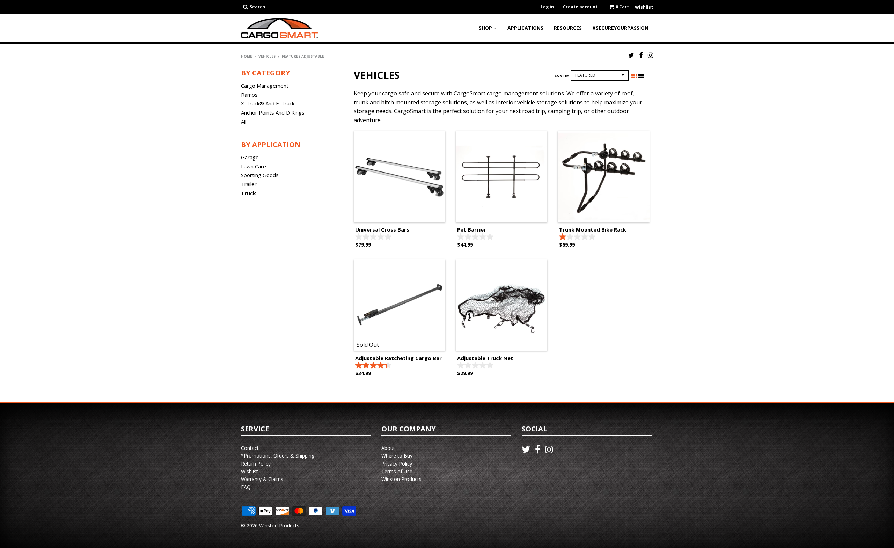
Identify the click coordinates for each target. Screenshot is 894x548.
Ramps (249, 94)
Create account (580, 7)
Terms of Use (396, 471)
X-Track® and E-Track (267, 103)
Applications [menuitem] (525, 27)
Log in (547, 7)
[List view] (641, 76)
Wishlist (249, 471)
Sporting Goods (260, 174)
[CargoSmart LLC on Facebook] (641, 55)
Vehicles (267, 56)
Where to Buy (396, 455)
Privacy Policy (396, 463)
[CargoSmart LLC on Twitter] (631, 55)
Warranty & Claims (262, 479)
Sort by (562, 75)
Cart (622, 7)
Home (246, 56)
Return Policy (256, 463)
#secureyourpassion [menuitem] (620, 27)
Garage (250, 157)
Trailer (249, 184)
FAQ (246, 487)
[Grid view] (634, 76)
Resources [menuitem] (568, 27)
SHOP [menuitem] (485, 27)
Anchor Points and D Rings (273, 112)
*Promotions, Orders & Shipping (277, 455)
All (243, 121)
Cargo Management (264, 85)
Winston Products (401, 479)
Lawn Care (253, 166)
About (388, 448)
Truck (248, 193)
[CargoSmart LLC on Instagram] (650, 55)
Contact (250, 448)
